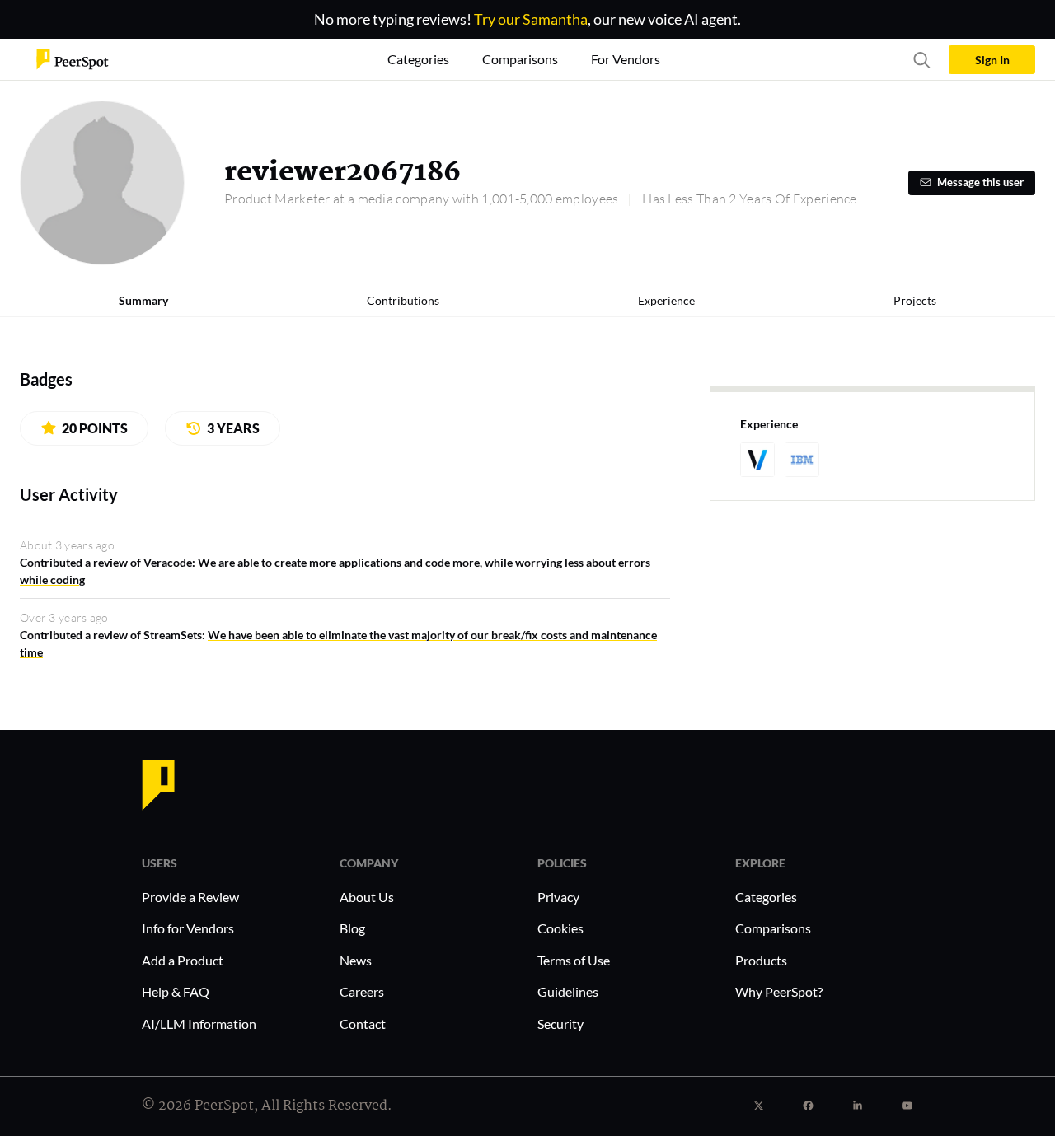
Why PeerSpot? (779, 991)
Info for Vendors (188, 928)
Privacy (558, 897)
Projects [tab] (914, 300)
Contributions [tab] (403, 300)
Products (761, 960)
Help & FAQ (175, 991)
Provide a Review (190, 897)
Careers (362, 991)
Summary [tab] (143, 300)
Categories (766, 897)
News (356, 960)
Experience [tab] (666, 300)
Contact (363, 1023)
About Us (367, 897)
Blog (352, 928)
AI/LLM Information (199, 1023)
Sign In (992, 60)
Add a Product (182, 960)
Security (560, 1023)
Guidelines (567, 991)
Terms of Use (573, 960)
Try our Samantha (531, 19)
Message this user (980, 182)
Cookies (560, 928)
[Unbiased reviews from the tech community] (72, 58)
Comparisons (773, 928)
